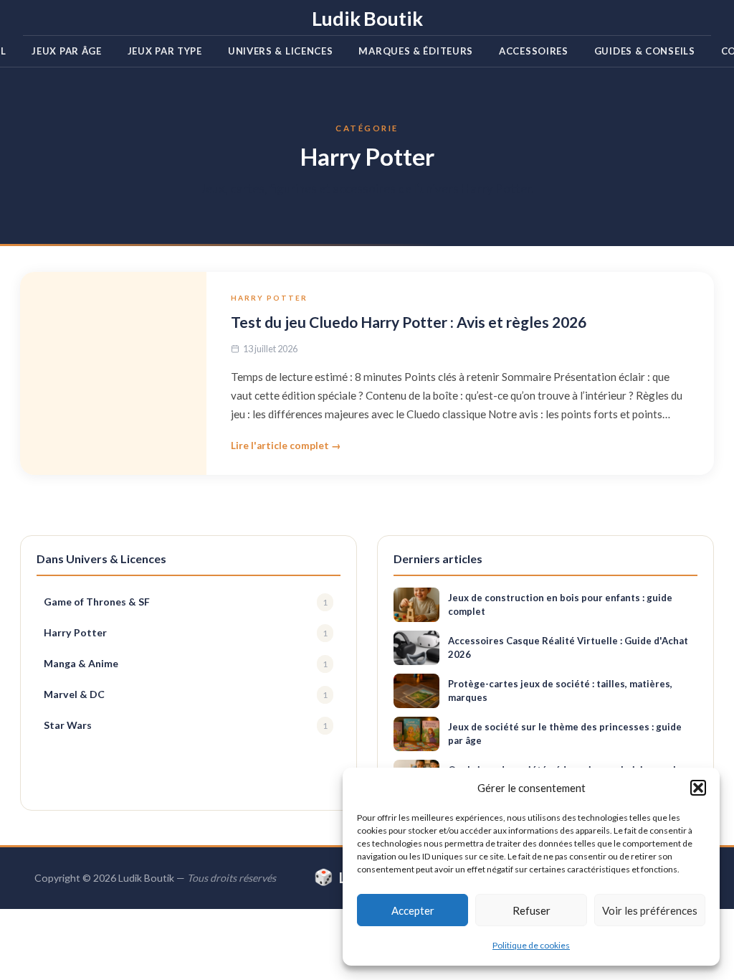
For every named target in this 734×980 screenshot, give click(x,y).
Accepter (412, 910)
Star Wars (186, 725)
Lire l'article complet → (286, 445)
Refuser (531, 910)
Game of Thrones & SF (186, 601)
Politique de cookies (531, 945)
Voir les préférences (649, 910)
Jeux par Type (165, 51)
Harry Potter (269, 297)
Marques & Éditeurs (415, 51)
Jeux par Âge (66, 51)
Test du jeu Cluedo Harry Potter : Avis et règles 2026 (408, 322)
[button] (698, 788)
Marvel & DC (186, 694)
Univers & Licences (280, 51)
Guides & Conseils (644, 51)
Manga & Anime (186, 663)
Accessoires (533, 51)
